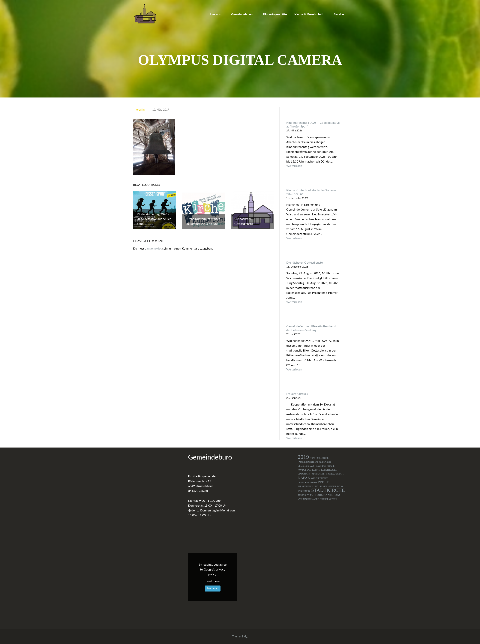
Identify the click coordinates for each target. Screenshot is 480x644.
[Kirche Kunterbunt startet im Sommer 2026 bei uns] (313, 181)
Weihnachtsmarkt (308, 499)
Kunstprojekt (329, 470)
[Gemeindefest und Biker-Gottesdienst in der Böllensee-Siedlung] (313, 317)
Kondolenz (304, 470)
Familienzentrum (308, 462)
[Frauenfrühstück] (313, 385)
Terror (302, 495)
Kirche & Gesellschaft (308, 14)
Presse (323, 482)
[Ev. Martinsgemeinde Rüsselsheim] (145, 13)
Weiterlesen (313, 166)
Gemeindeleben (242, 14)
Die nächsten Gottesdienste (304, 262)
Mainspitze (318, 474)
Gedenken (325, 462)
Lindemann (304, 474)
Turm (310, 495)
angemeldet (154, 248)
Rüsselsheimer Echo (331, 486)
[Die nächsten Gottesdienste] (313, 254)
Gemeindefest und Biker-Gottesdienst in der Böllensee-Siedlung (312, 328)
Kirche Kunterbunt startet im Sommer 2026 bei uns (311, 192)
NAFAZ (304, 478)
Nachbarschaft (335, 474)
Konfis (316, 470)
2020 (312, 458)
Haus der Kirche (325, 466)
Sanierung (304, 491)
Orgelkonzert (319, 478)
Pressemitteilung (308, 486)
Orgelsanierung (307, 482)
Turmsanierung (328, 495)
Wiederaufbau (328, 499)
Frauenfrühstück (297, 393)
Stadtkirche (328, 490)
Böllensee (322, 458)
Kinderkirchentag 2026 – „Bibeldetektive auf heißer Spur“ (313, 124)
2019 (303, 457)
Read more (213, 581)
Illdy (244, 636)
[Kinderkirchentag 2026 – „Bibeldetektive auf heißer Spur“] (313, 114)
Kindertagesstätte (275, 14)
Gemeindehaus (306, 466)
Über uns (214, 14)
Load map (212, 588)
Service (339, 14)
